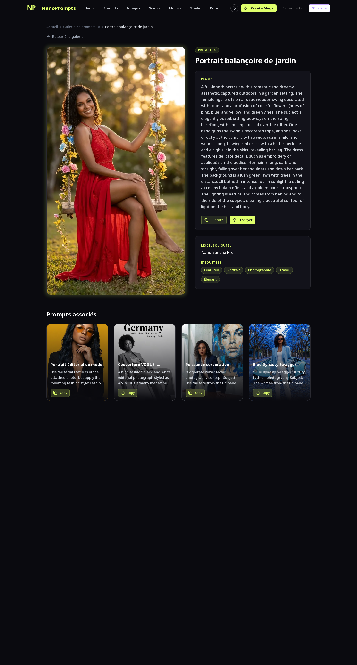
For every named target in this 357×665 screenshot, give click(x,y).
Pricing (215, 8)
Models (175, 8)
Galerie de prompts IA (81, 26)
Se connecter (293, 8)
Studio (195, 8)
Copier (217, 220)
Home (90, 8)
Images (133, 8)
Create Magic (262, 8)
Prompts (110, 8)
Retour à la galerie (67, 36)
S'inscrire (319, 8)
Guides (154, 8)
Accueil (52, 26)
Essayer (246, 220)
